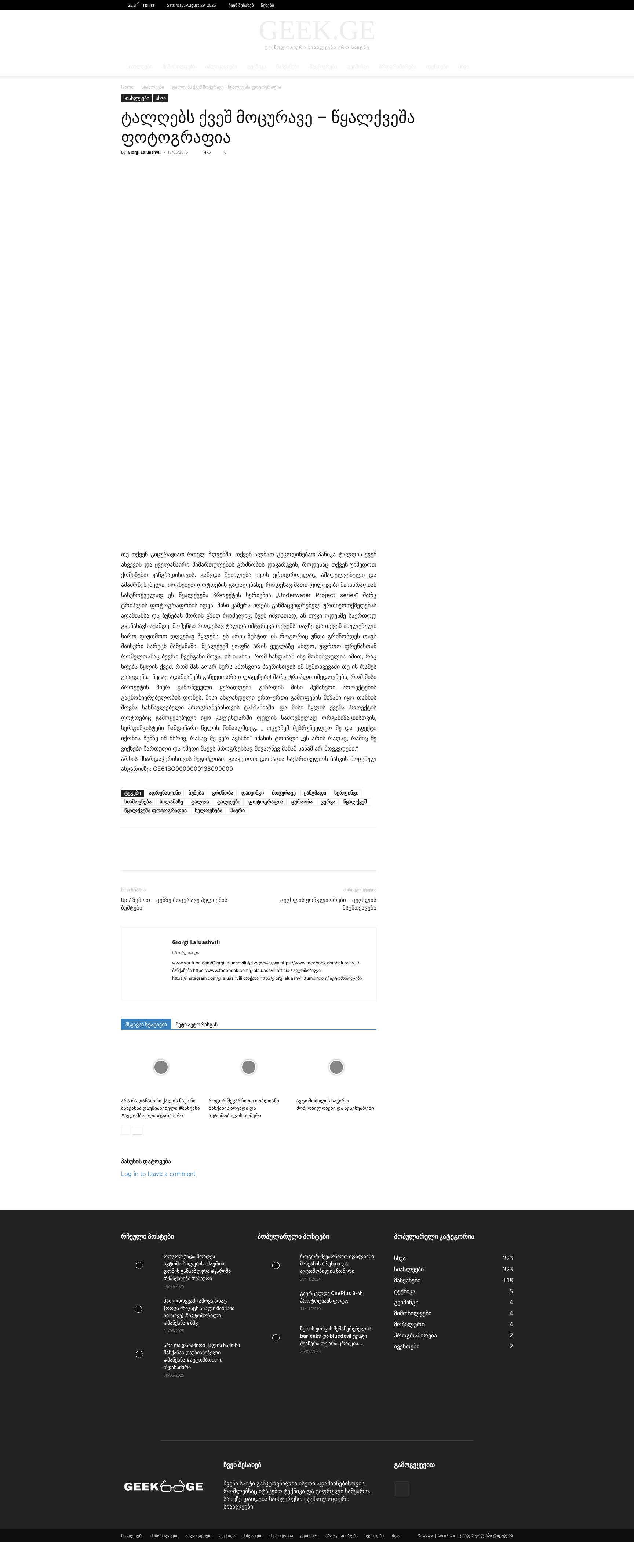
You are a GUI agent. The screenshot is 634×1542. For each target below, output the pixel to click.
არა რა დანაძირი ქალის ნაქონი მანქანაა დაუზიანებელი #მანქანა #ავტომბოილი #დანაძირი (160, 1108)
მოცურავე (284, 793)
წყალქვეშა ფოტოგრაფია (155, 810)
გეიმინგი (358, 66)
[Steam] (257, 990)
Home (127, 87)
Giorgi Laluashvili (144, 152)
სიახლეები (139, 66)
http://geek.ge (185, 952)
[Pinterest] (162, 168)
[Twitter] (145, 168)
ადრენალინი (165, 793)
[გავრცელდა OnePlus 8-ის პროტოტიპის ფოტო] (276, 1302)
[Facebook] (507, 5)
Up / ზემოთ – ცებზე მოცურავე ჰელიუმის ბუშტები (174, 904)
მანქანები (287, 66)
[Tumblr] (271, 990)
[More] (196, 168)
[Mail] (218, 990)
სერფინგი (346, 793)
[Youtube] (323, 990)
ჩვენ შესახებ (241, 5)
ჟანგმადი (315, 793)
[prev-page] (125, 1130)
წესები (267, 5)
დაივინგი (252, 793)
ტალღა (200, 802)
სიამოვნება (138, 802)
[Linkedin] (204, 990)
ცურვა (328, 802)
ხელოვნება (208, 810)
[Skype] (231, 990)
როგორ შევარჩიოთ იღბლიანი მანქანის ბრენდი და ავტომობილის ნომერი (244, 1108)
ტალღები (228, 802)
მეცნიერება (323, 66)
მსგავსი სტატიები (146, 1025)
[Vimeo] (310, 990)
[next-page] (137, 1130)
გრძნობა (222, 793)
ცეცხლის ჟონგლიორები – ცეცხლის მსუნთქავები (328, 904)
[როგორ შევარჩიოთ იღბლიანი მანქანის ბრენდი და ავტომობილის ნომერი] (249, 1067)
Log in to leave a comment (158, 1173)
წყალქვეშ (355, 802)
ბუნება (196, 793)
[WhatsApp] (179, 168)
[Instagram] (191, 990)
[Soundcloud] (244, 990)
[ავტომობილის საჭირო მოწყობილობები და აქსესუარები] (336, 1067)
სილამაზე (171, 802)
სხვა (464, 66)
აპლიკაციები (221, 66)
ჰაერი (237, 810)
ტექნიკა (256, 66)
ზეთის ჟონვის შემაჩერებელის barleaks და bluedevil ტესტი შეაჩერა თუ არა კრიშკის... (335, 1336)
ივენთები (437, 66)
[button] (496, 5)
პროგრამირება (397, 66)
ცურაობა (302, 802)
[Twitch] (284, 990)
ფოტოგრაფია (265, 802)
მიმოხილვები (179, 66)
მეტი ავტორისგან (197, 1025)
